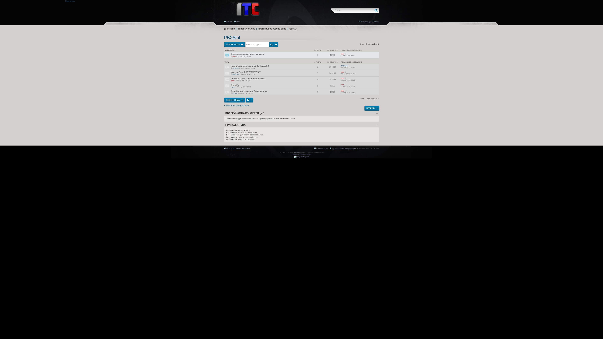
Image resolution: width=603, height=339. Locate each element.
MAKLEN (235, 74)
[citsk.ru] (248, 9)
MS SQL (235, 85)
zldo (234, 56)
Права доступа (235, 125)
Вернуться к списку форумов (237, 105)
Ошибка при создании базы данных (249, 91)
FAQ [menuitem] (238, 22)
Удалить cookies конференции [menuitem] (344, 149)
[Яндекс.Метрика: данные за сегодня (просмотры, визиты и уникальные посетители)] (301, 157)
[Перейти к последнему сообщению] (345, 54)
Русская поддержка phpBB (302, 154)
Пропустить (70, 1)
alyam (233, 87)
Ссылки (229, 22)
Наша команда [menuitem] (322, 149)
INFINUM (235, 68)
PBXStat (293, 29)
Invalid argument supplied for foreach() (250, 66)
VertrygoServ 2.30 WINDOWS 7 (246, 72)
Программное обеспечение (272, 29)
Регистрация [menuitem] (366, 22)
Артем (234, 93)
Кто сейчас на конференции (244, 113)
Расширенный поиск (276, 44)
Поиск (376, 10)
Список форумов (246, 29)
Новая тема (233, 44)
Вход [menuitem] (377, 22)
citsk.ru (231, 29)
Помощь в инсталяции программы (248, 78)
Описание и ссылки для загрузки (247, 54)
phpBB (296, 152)
